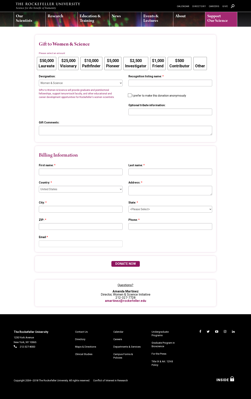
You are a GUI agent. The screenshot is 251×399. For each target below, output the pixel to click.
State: (132, 202)
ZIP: (41, 219)
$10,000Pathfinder (91, 63)
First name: (46, 165)
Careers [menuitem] (214, 6)
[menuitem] (26, 17)
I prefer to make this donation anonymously (159, 95)
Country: (44, 182)
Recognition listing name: (145, 76)
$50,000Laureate (47, 63)
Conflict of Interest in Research (110, 380)
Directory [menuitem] (199, 6)
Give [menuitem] (225, 6)
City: (42, 202)
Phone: (133, 219)
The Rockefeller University (31, 331)
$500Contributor (179, 63)
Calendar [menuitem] (183, 6)
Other (200, 66)
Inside (223, 380)
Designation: (47, 76)
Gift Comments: (49, 122)
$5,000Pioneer (113, 63)
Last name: (135, 165)
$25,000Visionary (68, 63)
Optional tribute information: (147, 105)
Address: (134, 182)
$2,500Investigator (135, 63)
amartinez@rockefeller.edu (125, 301)
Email (42, 237)
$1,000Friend (158, 63)
